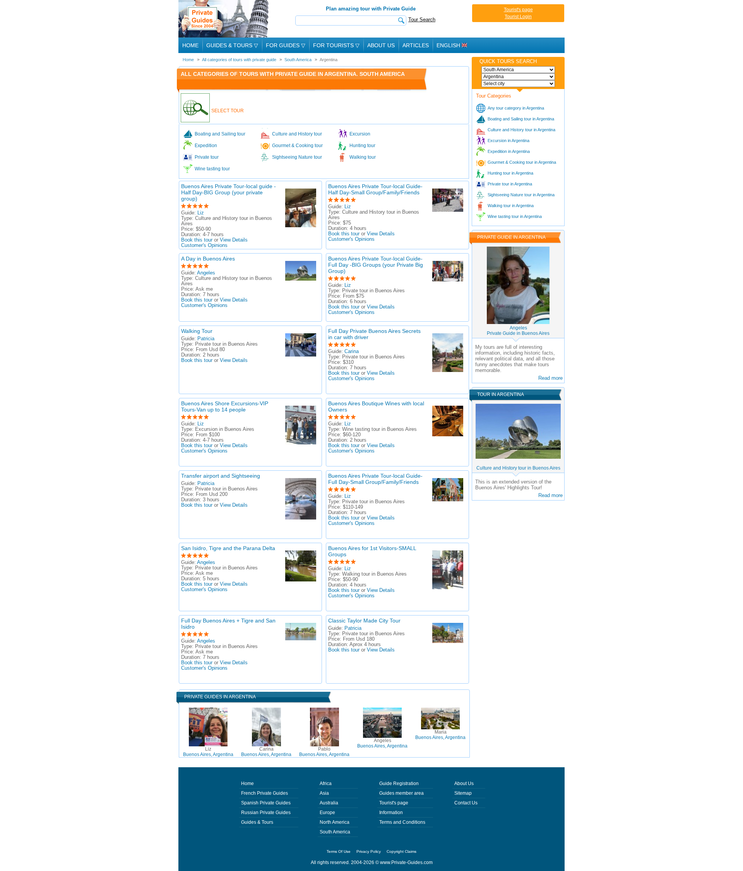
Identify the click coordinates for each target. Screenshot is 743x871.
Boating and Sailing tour (220, 134)
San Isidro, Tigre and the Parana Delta (228, 548)
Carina (351, 351)
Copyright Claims (401, 851)
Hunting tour (362, 145)
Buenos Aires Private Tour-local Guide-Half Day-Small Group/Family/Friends (375, 189)
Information (391, 812)
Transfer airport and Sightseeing (220, 476)
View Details (234, 240)
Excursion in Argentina (508, 140)
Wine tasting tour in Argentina (515, 216)
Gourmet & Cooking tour (297, 145)
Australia (329, 803)
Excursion (359, 134)
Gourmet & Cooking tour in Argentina (522, 162)
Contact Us (466, 803)
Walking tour (362, 157)
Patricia (205, 338)
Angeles (206, 273)
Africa (326, 783)
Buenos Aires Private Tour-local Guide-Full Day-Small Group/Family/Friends (375, 479)
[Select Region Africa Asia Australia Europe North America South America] (518, 69)
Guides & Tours (257, 822)
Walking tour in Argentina (511, 205)
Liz (200, 213)
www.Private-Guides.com (406, 862)
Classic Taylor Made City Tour (364, 620)
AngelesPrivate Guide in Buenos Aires (518, 330)
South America (335, 832)
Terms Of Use (339, 851)
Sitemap (463, 793)
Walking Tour (196, 331)
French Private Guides (264, 793)
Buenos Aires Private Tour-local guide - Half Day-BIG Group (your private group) (228, 192)
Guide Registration (399, 783)
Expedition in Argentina (509, 151)
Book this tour (196, 240)
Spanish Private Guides (266, 803)
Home (190, 45)
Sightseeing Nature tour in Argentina (521, 194)
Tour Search (421, 19)
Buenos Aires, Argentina (208, 751)
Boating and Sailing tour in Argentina (521, 119)
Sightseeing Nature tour (297, 157)
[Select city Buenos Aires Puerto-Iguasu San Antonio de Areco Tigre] (518, 83)
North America (334, 822)
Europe (327, 812)
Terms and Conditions (402, 822)
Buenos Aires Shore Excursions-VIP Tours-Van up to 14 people (224, 406)
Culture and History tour (297, 134)
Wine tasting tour (212, 168)
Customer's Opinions (204, 245)
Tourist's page (518, 9)
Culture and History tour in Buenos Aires (518, 468)
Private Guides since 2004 (224, 19)
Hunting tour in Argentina (510, 173)
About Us (381, 45)
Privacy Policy (368, 851)
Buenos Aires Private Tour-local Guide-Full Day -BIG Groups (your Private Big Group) (375, 264)
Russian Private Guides (266, 812)
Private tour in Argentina (510, 184)
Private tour (207, 157)
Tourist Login (518, 16)
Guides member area (401, 793)
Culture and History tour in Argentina (521, 129)
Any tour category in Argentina (516, 108)
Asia (324, 793)
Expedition (206, 145)
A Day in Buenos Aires (208, 258)
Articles (415, 45)
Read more (550, 378)
